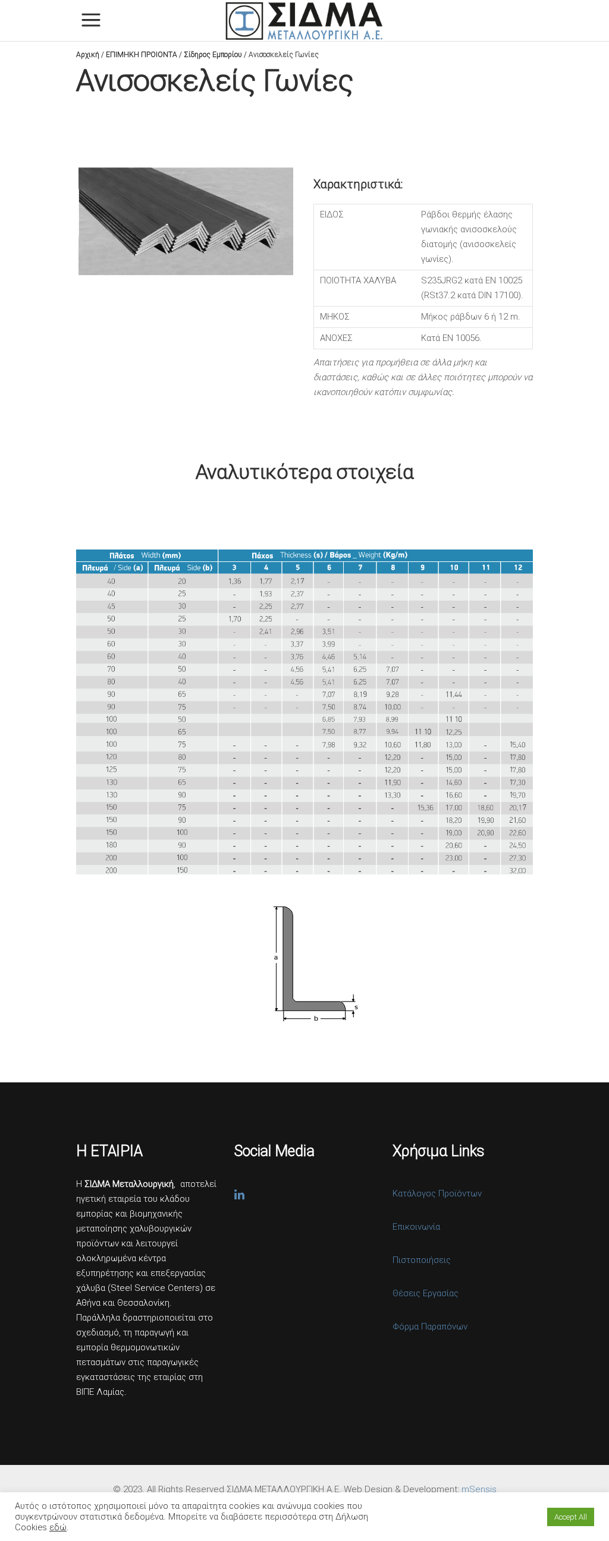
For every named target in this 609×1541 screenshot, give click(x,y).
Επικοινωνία (416, 1226)
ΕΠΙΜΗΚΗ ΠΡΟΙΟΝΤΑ (141, 54)
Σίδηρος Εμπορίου (213, 54)
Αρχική (87, 54)
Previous (61, 221)
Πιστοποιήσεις (422, 1260)
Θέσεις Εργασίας (426, 1293)
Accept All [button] (570, 1516)
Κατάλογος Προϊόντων (437, 1193)
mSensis (479, 1489)
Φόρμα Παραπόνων (430, 1326)
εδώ (58, 1527)
